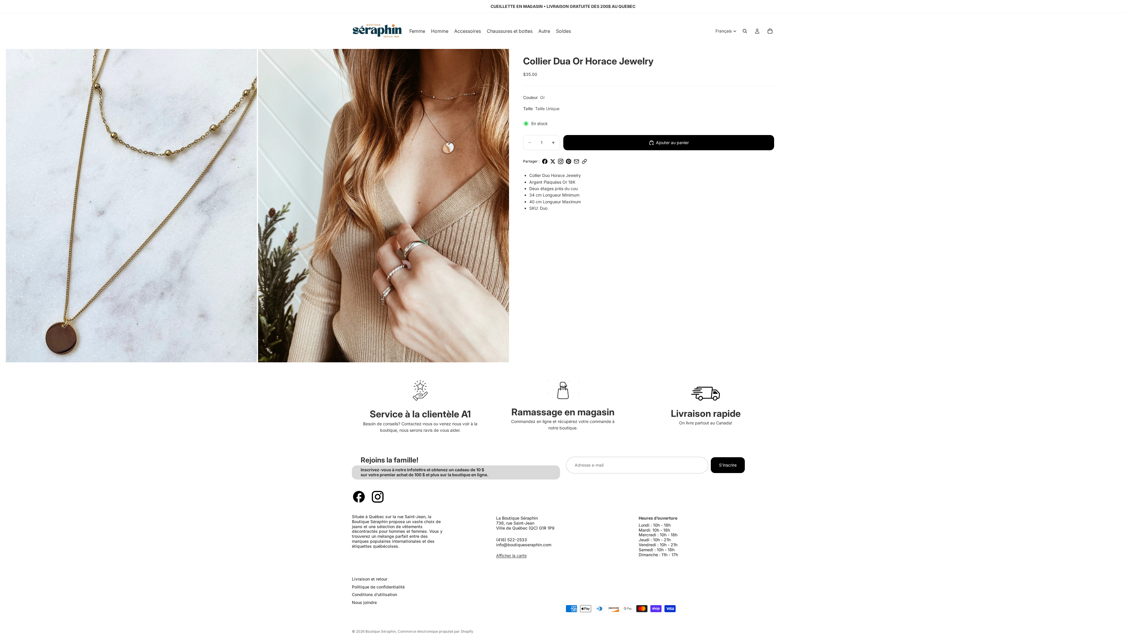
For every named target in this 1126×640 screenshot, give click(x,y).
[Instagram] (378, 497)
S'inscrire (728, 464)
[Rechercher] (744, 31)
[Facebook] (359, 497)
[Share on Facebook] (544, 161)
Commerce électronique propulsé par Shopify (435, 631)
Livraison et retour (369, 578)
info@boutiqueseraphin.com (523, 544)
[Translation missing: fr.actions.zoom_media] (131, 205)
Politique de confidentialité (378, 586)
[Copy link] (584, 161)
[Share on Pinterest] (568, 161)
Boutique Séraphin (380, 631)
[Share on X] (552, 161)
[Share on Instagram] (560, 161)
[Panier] (770, 31)
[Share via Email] (576, 161)
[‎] (454, 567)
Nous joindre (364, 602)
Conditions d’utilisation (374, 594)
